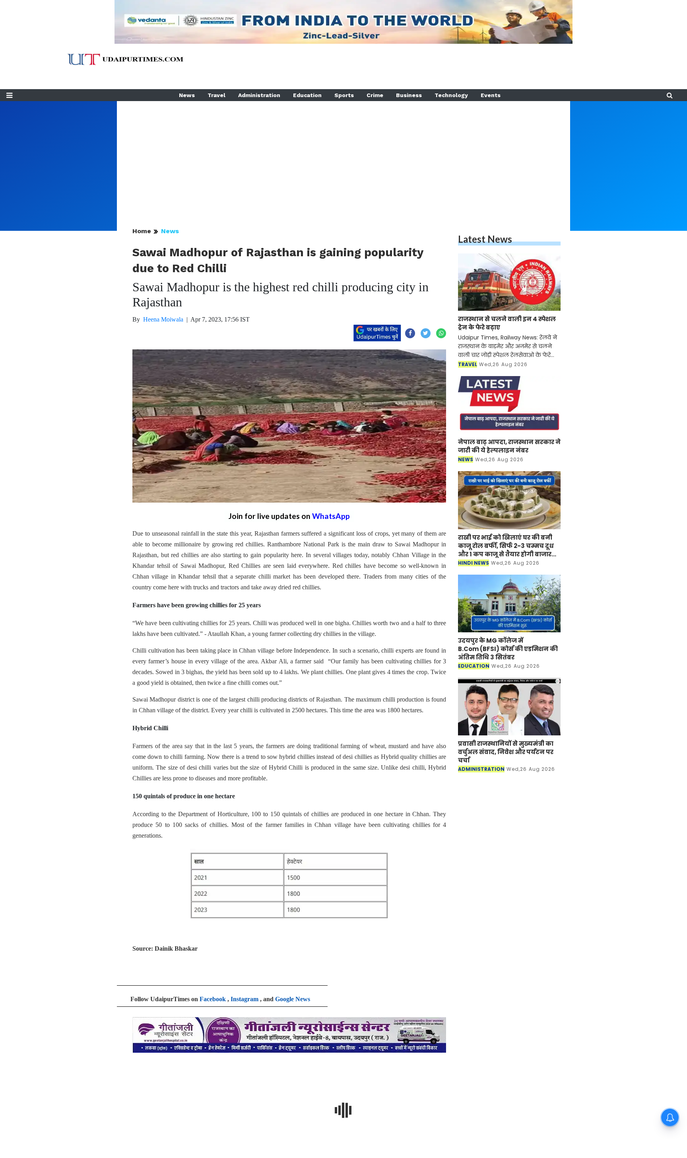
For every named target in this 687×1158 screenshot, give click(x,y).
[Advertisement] (343, 156)
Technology (451, 95)
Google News (292, 999)
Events (491, 95)
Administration (259, 95)
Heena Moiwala (163, 319)
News (187, 95)
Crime (375, 95)
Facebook (213, 999)
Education (307, 95)
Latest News (485, 239)
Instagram (244, 999)
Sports (344, 95)
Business (409, 95)
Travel (216, 95)
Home (141, 231)
